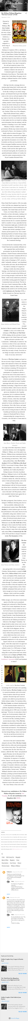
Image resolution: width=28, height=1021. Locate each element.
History (19, 863)
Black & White (5, 860)
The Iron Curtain (5, 866)
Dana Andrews (5, 863)
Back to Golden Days (14, 4)
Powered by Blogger (14, 1018)
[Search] (26, 3)
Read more (23, 973)
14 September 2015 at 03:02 (17, 871)
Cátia (12, 881)
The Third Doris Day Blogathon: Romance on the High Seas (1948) (10, 979)
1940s (3, 857)
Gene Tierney (13, 863)
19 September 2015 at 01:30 (19, 914)
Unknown (9, 872)
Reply (8, 894)
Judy (8, 897)
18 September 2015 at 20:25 (15, 897)
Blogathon (12, 860)
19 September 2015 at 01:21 (19, 881)
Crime (17, 860)
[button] (26, 13)
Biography (18, 857)
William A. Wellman (15, 866)
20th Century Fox (10, 857)
